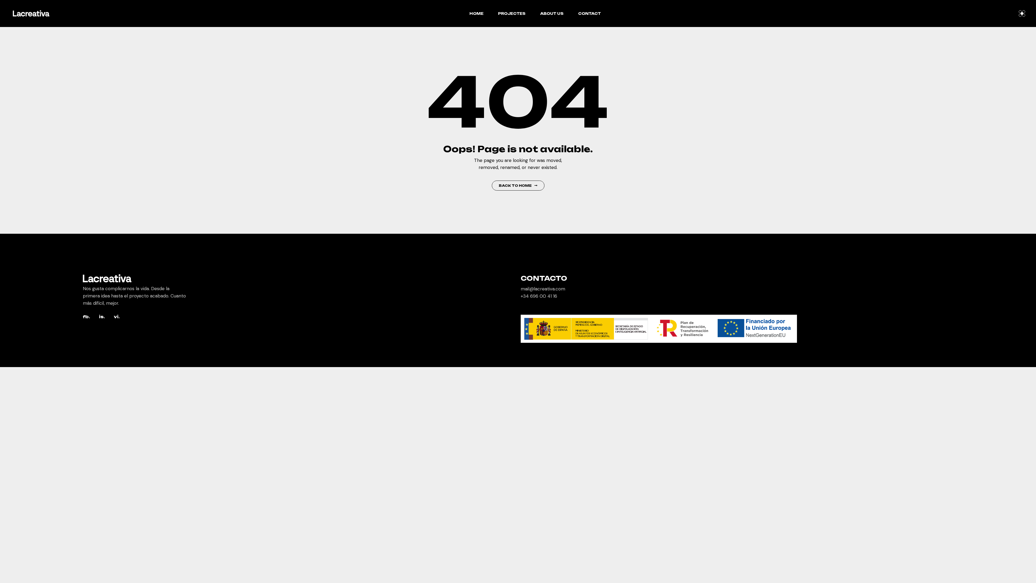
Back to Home (515, 186)
